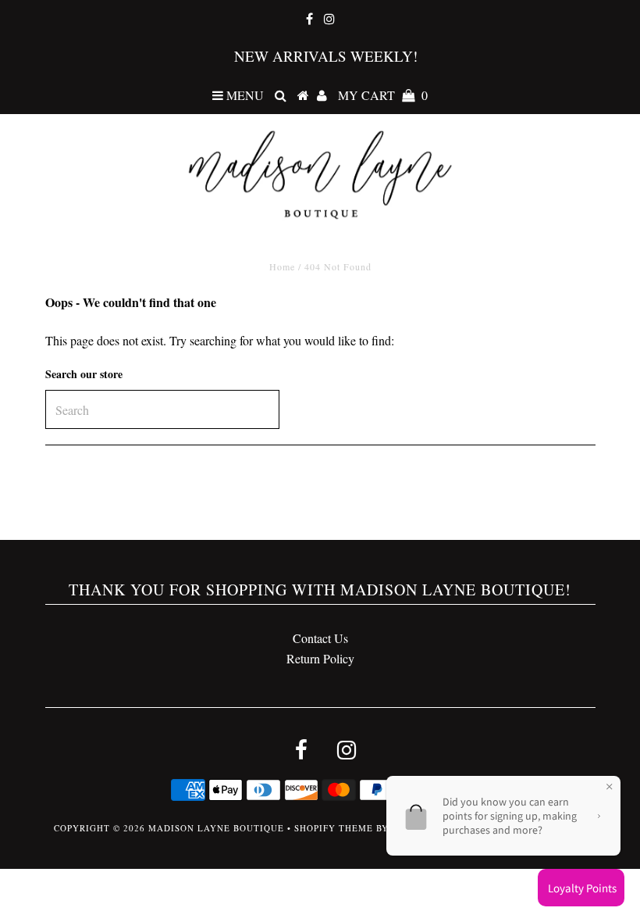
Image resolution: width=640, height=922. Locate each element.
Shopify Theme (333, 828)
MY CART (383, 95)
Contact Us (320, 638)
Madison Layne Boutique (216, 828)
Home (282, 266)
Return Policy (320, 658)
